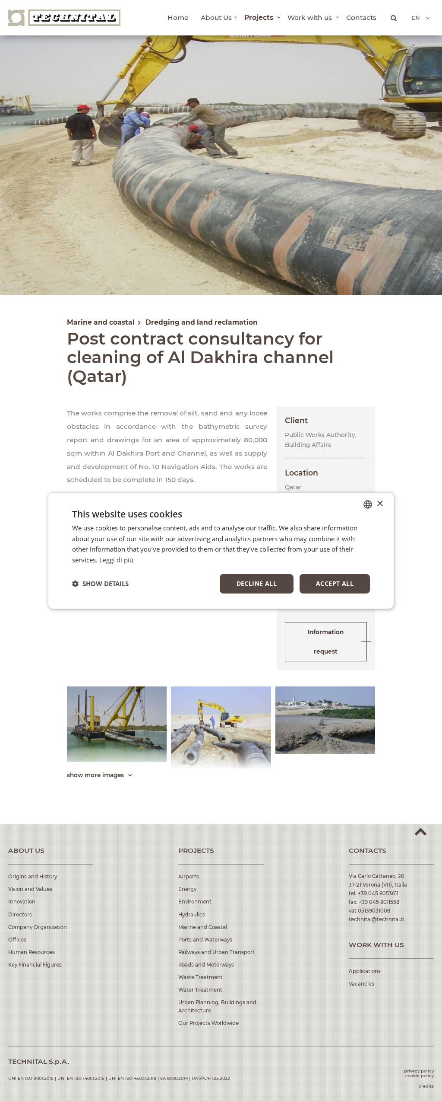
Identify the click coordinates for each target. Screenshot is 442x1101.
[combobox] (367, 504)
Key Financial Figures (35, 965)
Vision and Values (30, 889)
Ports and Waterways (205, 940)
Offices (17, 940)
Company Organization (37, 927)
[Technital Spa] (64, 18)
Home (177, 17)
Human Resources (31, 952)
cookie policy (419, 1075)
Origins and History (32, 877)
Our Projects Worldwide (208, 1023)
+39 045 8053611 (378, 893)
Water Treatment (200, 990)
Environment (195, 902)
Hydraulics (191, 915)
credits (426, 1086)
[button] (100, 583)
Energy (187, 889)
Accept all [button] (335, 583)
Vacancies (361, 984)
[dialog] (221, 550)
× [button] (379, 504)
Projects (259, 17)
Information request (326, 642)
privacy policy (419, 1071)
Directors (20, 915)
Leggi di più (116, 559)
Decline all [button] (257, 583)
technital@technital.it (376, 919)
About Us (216, 17)
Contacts (361, 17)
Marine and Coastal (202, 927)
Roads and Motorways (206, 965)
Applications (365, 971)
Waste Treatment (200, 977)
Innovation (21, 902)
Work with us (310, 17)
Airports (188, 877)
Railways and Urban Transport (216, 952)
